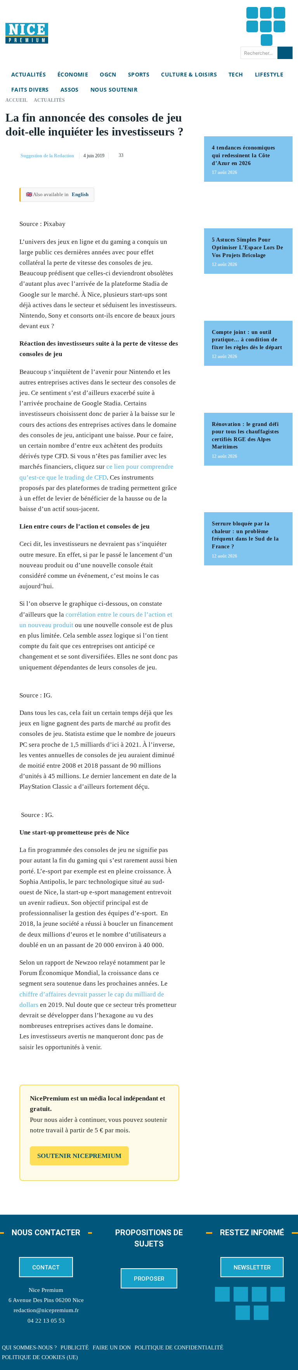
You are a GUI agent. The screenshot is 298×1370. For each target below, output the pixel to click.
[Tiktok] (266, 26)
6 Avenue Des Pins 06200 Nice (46, 1300)
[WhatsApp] (167, 154)
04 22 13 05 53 (46, 1321)
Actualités (49, 100)
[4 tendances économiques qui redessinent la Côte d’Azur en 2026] (248, 116)
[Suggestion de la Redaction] (12, 156)
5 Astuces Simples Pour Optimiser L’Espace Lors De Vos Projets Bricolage (247, 247)
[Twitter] (266, 13)
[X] (150, 154)
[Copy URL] (114, 154)
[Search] (285, 53)
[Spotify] (243, 1313)
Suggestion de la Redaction (47, 155)
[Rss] (261, 1313)
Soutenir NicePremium (79, 1156)
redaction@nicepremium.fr (46, 1310)
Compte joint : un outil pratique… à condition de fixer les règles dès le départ (247, 339)
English (80, 194)
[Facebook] (252, 13)
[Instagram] (279, 13)
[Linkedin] (279, 26)
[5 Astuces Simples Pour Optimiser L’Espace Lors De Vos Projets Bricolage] (248, 209)
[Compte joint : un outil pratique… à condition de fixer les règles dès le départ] (248, 301)
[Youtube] (266, 40)
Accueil (16, 100)
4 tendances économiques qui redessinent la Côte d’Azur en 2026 (243, 155)
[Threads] (252, 26)
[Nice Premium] (26, 33)
